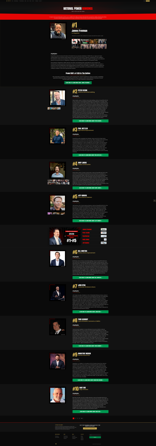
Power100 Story (66, 436)
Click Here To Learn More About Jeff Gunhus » (90, 221)
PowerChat (73, 436)
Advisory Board (66, 437)
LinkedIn (82, 436)
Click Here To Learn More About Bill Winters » (90, 277)
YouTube (82, 437)
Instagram (82, 439)
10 (79, 418)
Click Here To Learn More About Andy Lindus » (90, 188)
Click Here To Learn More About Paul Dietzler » (90, 155)
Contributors (74, 438)
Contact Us (65, 438)
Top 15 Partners (57, 437)
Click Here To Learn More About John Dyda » (90, 312)
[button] (65, 236)
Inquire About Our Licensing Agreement (90, 428)
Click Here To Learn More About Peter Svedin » (90, 121)
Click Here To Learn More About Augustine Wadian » (90, 380)
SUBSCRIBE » (95, 437)
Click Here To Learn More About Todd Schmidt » (90, 346)
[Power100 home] (56, 444)
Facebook (82, 438)
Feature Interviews (74, 437)
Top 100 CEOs (57, 436)
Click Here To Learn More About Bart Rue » (90, 411)
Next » (82, 418)
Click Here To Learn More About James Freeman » (78, 82)
